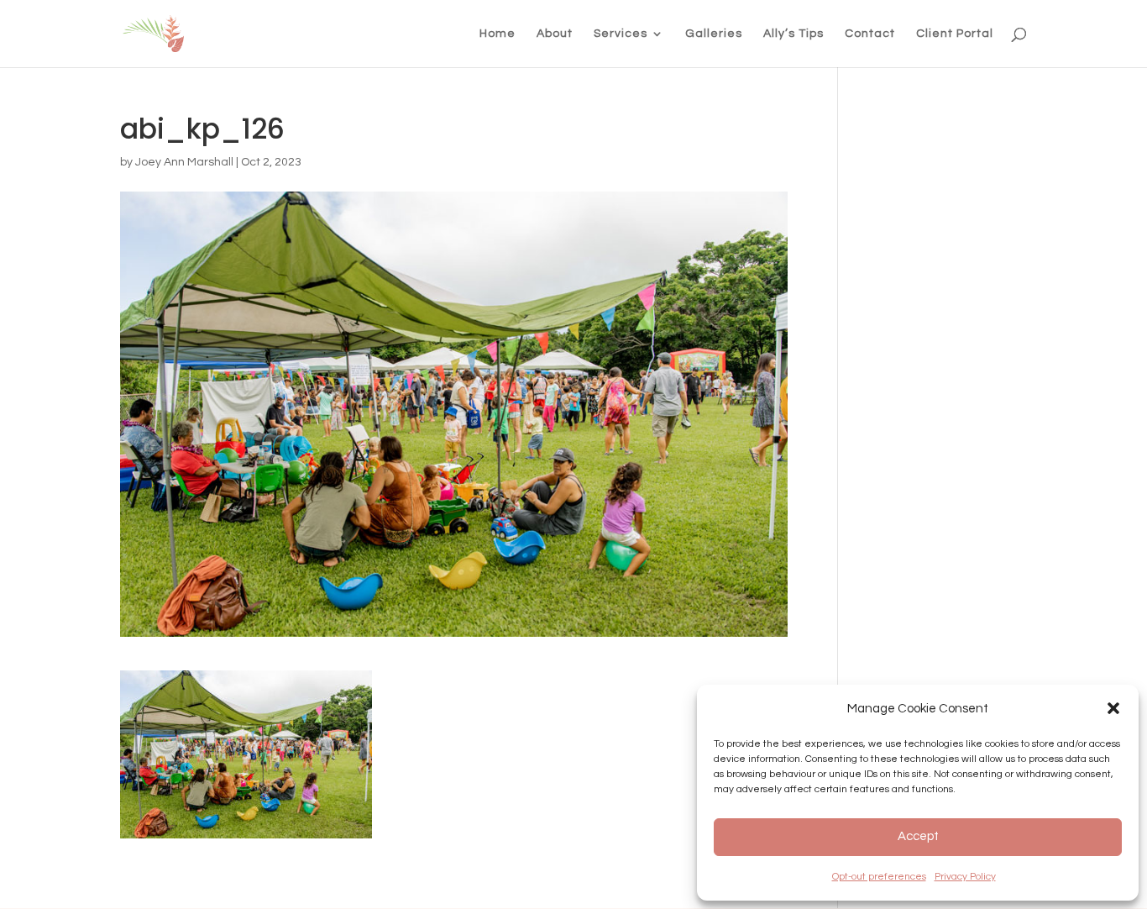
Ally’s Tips (793, 33)
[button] (1113, 708)
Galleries (713, 33)
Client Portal (954, 33)
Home (497, 33)
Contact (870, 33)
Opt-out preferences (879, 876)
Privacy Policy (965, 876)
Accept (918, 836)
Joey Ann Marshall (184, 162)
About (555, 33)
